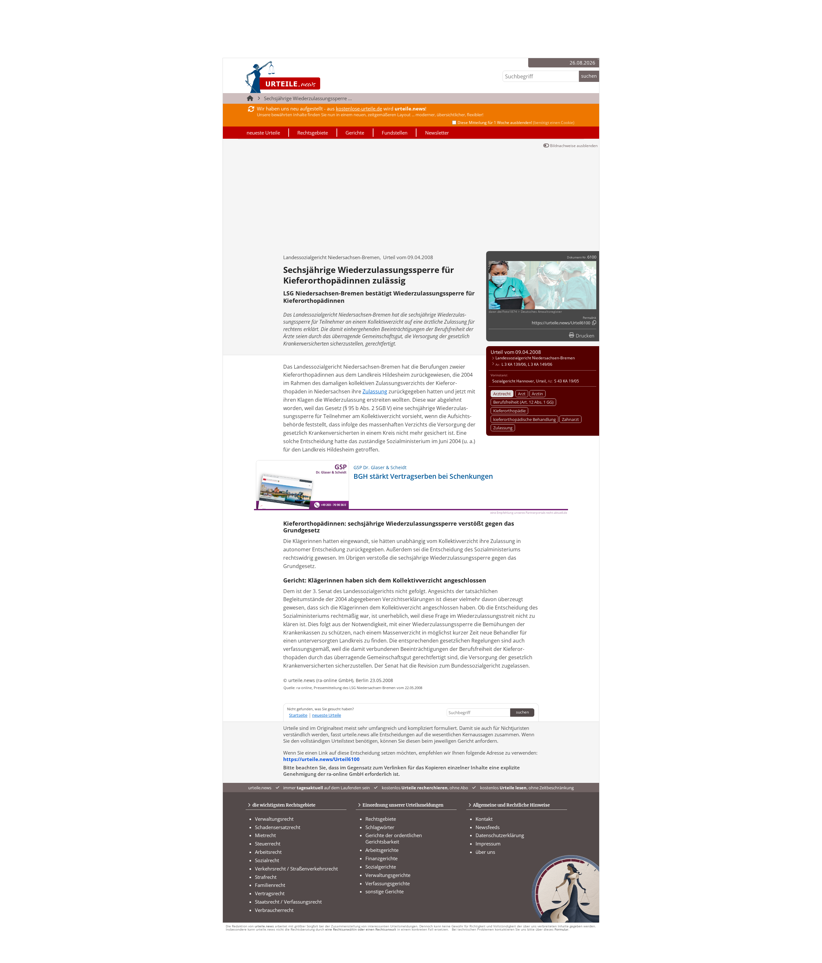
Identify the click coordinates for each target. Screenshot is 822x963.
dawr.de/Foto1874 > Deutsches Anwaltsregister (525, 312)
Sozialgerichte (380, 866)
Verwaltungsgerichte (387, 875)
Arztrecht (502, 394)
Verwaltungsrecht (274, 819)
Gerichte (354, 132)
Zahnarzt (570, 419)
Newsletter (437, 132)
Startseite (298, 715)
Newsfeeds (488, 827)
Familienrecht (270, 885)
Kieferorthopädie (509, 411)
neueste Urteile (263, 132)
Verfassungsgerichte (387, 883)
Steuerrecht (267, 843)
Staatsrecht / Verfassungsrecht (288, 901)
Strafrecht (265, 877)
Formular (561, 929)
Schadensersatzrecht (277, 827)
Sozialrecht (267, 860)
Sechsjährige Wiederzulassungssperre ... (308, 98)
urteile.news (264, 926)
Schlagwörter (379, 827)
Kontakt (484, 819)
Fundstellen (394, 132)
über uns (485, 852)
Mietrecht (265, 835)
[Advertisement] (411, 198)
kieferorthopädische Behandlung (524, 419)
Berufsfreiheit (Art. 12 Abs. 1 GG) (523, 402)
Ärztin (537, 394)
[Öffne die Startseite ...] (304, 76)
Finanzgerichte (381, 858)
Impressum (488, 843)
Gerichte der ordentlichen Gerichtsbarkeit (393, 838)
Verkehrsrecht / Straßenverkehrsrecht (296, 868)
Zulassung (502, 428)
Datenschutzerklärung (500, 835)
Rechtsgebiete (312, 132)
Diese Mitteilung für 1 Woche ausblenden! (516, 122)
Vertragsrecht (269, 893)
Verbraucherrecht (274, 910)
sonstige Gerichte (384, 891)
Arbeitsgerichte (381, 850)
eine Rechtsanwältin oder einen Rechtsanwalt (360, 929)
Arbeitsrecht (268, 852)
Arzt (522, 394)
